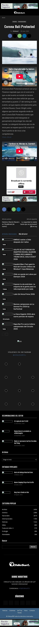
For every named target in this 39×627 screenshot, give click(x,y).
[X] (15, 36)
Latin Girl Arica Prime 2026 (24, 294)
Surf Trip (19, 610)
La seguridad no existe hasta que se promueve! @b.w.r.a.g (28, 224)
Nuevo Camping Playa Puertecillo (24, 482)
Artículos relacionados (9, 234)
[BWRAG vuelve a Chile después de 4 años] (7, 242)
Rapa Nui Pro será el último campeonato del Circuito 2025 (24, 326)
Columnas (5, 289)
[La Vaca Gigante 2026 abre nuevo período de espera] (7, 316)
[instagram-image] (6, 363)
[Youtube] (34, 603)
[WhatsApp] (19, 36)
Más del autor (23, 234)
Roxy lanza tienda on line (21, 492)
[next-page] (6, 334)
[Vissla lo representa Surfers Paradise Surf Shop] (7, 443)
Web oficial (6, 137)
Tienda (19, 613)
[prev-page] (3, 334)
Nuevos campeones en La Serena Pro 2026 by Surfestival (24, 306)
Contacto (32, 610)
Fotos (25, 610)
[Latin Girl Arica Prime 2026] (7, 296)
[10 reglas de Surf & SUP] (7, 423)
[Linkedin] (24, 36)
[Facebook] (10, 36)
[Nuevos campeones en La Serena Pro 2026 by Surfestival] (7, 306)
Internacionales (22, 21)
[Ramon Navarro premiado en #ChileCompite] (5, 433)
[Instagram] (11, 603)
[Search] (36, 12)
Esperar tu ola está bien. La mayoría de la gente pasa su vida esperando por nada (25, 286)
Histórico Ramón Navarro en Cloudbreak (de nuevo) (10, 224)
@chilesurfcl (19, 355)
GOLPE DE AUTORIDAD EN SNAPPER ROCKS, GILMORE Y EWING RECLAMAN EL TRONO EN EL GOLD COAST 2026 (25, 254)
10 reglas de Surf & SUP (21, 421)
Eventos (15, 21)
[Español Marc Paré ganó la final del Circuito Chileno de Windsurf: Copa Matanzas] (7, 266)
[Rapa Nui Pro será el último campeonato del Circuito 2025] (7, 326)
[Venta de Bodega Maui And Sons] (7, 474)
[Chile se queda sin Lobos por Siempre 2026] (7, 276)
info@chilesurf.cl (24, 588)
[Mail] (22, 603)
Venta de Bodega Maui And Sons (23, 472)
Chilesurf (16, 31)
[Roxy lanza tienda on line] (6, 495)
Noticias (4, 610)
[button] (3, 12)
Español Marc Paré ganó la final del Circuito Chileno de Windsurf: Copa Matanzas (24, 266)
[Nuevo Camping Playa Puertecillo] (7, 484)
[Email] (29, 36)
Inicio (3, 17)
